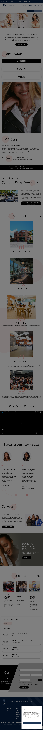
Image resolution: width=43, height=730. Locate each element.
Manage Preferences (32, 725)
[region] (32, 717)
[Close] (41, 707)
